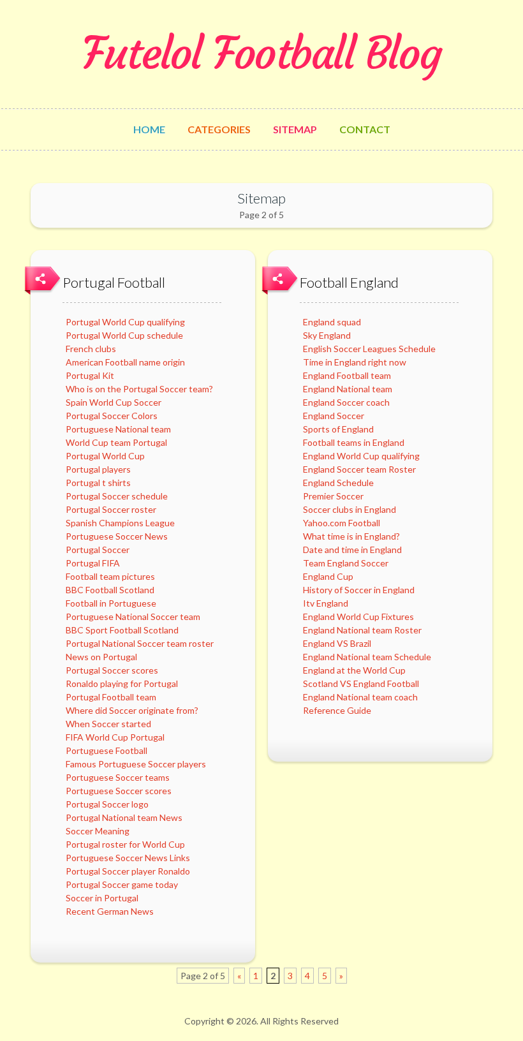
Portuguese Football (106, 750)
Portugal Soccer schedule (117, 496)
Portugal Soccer (97, 549)
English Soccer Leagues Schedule (369, 348)
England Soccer (333, 415)
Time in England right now (354, 362)
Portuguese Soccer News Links (128, 857)
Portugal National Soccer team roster (140, 643)
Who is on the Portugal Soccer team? (139, 388)
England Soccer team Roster (359, 469)
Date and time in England (352, 549)
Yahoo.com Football (341, 522)
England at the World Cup (354, 670)
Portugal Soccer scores (112, 670)
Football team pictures (110, 576)
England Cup (328, 576)
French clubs (91, 348)
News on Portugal (101, 656)
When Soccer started (108, 723)
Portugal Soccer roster (111, 509)
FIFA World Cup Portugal (115, 737)
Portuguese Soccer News (117, 536)
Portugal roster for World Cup (125, 844)
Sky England (327, 335)
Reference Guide (337, 710)
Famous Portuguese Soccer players (136, 763)
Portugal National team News (124, 817)
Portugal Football (114, 282)
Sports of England (338, 429)
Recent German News (110, 911)
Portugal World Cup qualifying (125, 321)
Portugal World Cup (105, 455)
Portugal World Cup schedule (124, 335)
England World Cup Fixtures (358, 616)
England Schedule (338, 482)
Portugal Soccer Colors (112, 415)
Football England (349, 282)
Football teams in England (353, 442)
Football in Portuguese (111, 603)
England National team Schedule (367, 656)
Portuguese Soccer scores (119, 790)
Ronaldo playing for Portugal (122, 683)
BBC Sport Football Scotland (122, 629)
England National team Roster (362, 629)
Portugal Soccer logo (107, 804)
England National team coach (360, 696)
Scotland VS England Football (361, 683)
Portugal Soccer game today (122, 884)
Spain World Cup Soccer (113, 402)
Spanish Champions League (120, 522)
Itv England (325, 603)
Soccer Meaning (97, 830)
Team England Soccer (345, 562)
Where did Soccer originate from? (132, 710)
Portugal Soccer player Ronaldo (128, 871)
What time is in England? (351, 536)
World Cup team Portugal (116, 442)
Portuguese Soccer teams (118, 777)
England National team (347, 388)
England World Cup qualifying (361, 455)
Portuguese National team (118, 429)
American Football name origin (125, 362)
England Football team (347, 375)
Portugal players (98, 469)
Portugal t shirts (98, 482)
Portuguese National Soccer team (133, 616)
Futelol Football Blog (261, 53)
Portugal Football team (111, 696)
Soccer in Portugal (102, 897)
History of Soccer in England (359, 589)
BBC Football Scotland (110, 589)
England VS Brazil (337, 643)
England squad (332, 321)
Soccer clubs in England (349, 509)
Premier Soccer (333, 496)
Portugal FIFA (93, 562)
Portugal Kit (90, 375)
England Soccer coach (346, 402)
